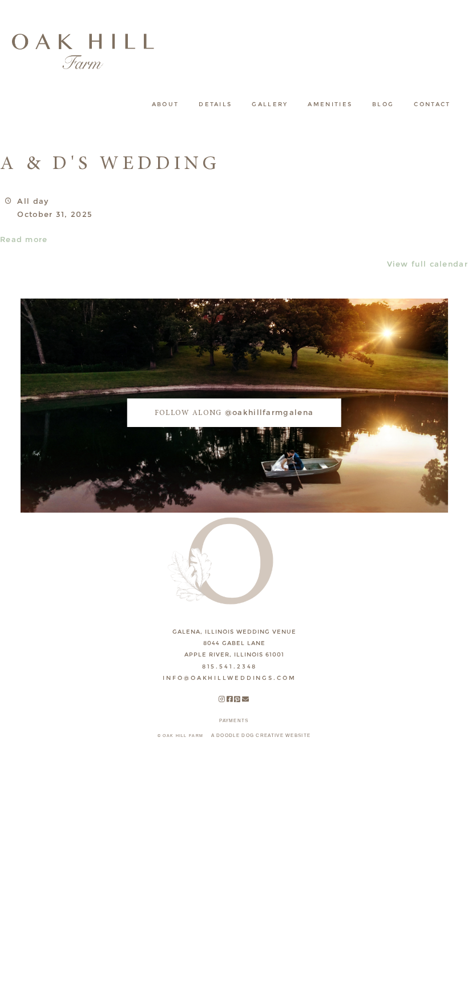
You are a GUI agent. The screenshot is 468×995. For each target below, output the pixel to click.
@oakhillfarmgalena (234, 412)
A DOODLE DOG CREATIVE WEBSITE (261, 735)
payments (233, 720)
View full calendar (427, 263)
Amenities (330, 104)
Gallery (270, 104)
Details (215, 104)
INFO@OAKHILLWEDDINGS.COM (229, 678)
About (165, 104)
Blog (383, 104)
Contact (432, 104)
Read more (24, 239)
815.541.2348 (229, 666)
